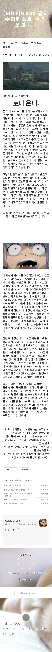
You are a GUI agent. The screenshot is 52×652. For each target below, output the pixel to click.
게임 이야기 (8, 480)
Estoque (8, 633)
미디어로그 (22, 43)
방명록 (7, 47)
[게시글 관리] (16, 470)
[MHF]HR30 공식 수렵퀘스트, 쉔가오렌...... (26, 19)
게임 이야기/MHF (13, 55)
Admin (7, 623)
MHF (16, 480)
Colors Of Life (12, 521)
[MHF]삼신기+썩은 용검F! (13, 485)
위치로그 (36, 43)
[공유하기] (12, 470)
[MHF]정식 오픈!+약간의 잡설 (14, 499)
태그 (10, 43)
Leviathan (9, 628)
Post (18, 623)
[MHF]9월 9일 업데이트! (13, 503)
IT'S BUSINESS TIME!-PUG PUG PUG (20, 524)
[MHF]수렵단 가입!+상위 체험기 (15, 490)
